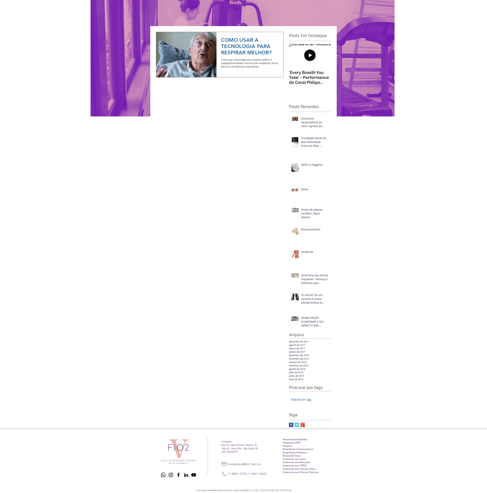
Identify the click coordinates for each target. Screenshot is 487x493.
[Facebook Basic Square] (291, 425)
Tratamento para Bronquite (296, 462)
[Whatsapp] (163, 475)
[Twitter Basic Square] (297, 425)
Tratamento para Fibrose (296, 469)
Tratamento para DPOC (295, 465)
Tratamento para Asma (294, 459)
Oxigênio (287, 446)
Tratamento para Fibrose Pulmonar (301, 472)
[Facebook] (178, 475)
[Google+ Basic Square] (302, 425)
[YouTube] (194, 475)
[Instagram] (171, 475)
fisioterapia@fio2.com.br (244, 464)
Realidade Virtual (292, 456)
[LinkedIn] (186, 475)
